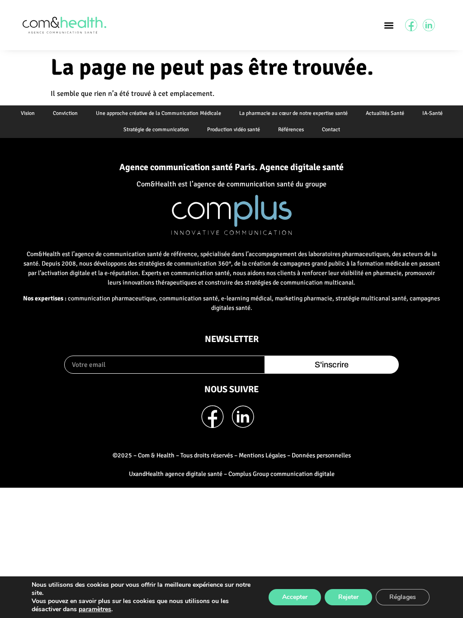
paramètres (95, 609)
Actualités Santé (385, 113)
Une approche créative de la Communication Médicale (158, 113)
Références (291, 129)
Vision (28, 113)
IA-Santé (432, 113)
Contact (331, 129)
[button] (388, 25)
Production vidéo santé (233, 129)
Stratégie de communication (156, 129)
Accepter (294, 597)
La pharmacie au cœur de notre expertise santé (293, 113)
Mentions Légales (262, 455)
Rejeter (348, 597)
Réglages (402, 597)
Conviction (65, 113)
